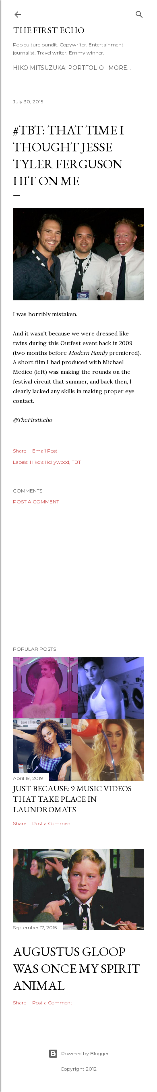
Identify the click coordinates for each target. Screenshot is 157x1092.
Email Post (45, 451)
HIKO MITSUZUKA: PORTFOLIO (58, 67)
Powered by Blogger (85, 1053)
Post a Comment (36, 502)
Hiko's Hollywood (49, 462)
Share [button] (19, 451)
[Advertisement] (78, 575)
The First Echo (49, 30)
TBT (76, 462)
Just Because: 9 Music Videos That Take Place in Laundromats (72, 799)
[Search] (139, 13)
